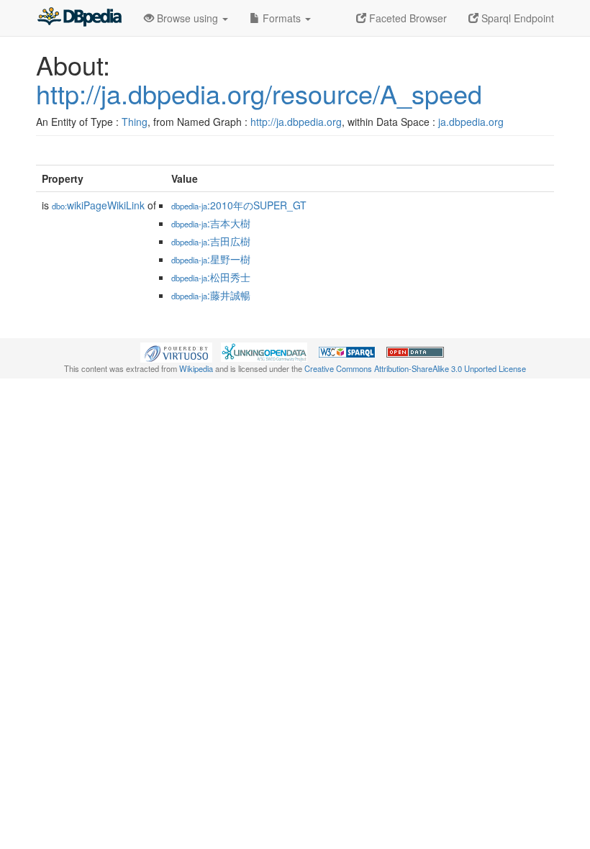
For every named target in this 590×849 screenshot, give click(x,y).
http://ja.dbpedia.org (296, 121)
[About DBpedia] (79, 18)
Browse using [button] (187, 18)
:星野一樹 (210, 259)
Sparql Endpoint (516, 18)
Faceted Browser (406, 18)
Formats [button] (282, 18)
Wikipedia (196, 368)
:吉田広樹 (210, 241)
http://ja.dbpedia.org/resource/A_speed (259, 93)
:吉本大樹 (210, 223)
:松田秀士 (210, 277)
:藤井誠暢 (210, 295)
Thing (135, 121)
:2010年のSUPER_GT (239, 205)
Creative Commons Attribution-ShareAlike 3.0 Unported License (415, 368)
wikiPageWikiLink (98, 205)
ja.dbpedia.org (471, 121)
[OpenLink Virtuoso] (176, 351)
